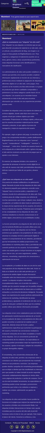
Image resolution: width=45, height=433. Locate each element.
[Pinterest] (12, 427)
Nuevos (35, 2)
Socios (37, 423)
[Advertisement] (23, 12)
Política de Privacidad (20, 423)
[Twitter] (22, 427)
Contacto (8, 423)
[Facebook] (28, 427)
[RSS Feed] (33, 427)
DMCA (31, 423)
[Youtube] (17, 427)
